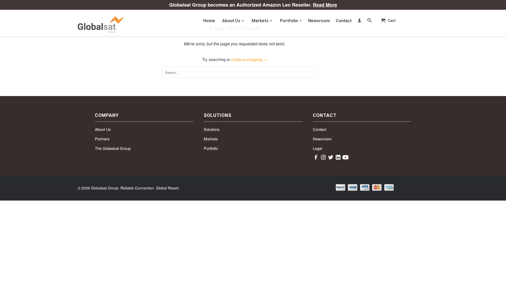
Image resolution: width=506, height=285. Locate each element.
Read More (325, 4)
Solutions (212, 129)
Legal (317, 148)
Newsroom (319, 20)
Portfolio (290, 20)
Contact (344, 20)
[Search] (369, 21)
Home (209, 20)
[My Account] (359, 21)
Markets (262, 20)
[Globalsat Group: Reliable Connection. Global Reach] (116, 23)
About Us (233, 20)
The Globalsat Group (113, 148)
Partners (102, 138)
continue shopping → (249, 59)
